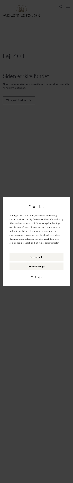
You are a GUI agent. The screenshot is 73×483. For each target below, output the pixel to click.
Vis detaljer (36, 277)
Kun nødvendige (36, 266)
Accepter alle (36, 257)
